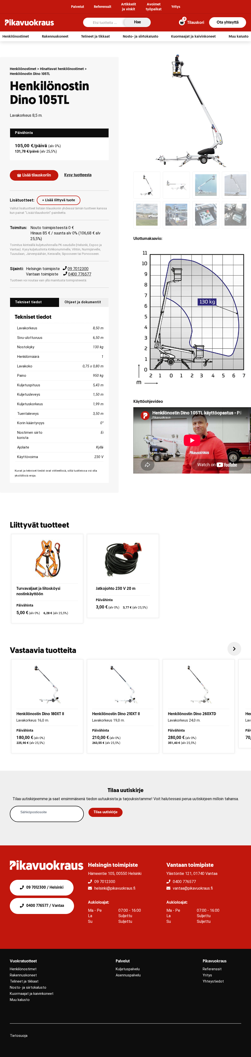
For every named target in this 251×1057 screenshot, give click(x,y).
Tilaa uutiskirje (105, 812)
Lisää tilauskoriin (36, 175)
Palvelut (77, 7)
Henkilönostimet (23, 69)
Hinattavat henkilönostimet (62, 69)
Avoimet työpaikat (154, 7)
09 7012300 (78, 268)
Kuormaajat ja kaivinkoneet (31, 994)
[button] (15, 36)
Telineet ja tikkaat (24, 981)
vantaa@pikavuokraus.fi (193, 888)
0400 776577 (79, 274)
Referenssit (102, 7)
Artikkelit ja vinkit (128, 7)
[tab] (59, 133)
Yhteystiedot (213, 981)
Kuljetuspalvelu (128, 969)
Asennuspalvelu (128, 975)
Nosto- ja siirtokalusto (28, 987)
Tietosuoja (18, 1036)
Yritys (175, 7)
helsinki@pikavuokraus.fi (114, 888)
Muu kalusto (20, 1000)
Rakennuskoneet (23, 975)
